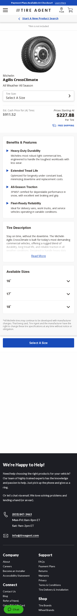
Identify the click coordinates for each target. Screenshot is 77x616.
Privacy (42, 580)
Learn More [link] (60, 3)
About (6, 561)
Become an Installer (14, 570)
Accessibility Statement (16, 575)
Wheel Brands (46, 610)
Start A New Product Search (40, 18)
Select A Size (38, 343)
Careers (7, 566)
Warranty (43, 575)
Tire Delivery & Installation (53, 589)
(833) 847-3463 (22, 514)
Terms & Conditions (49, 584)
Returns (43, 570)
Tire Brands (45, 605)
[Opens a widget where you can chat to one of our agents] (13, 609)
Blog (5, 596)
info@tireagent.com (25, 535)
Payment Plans (46, 566)
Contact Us (9, 591)
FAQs (41, 561)
